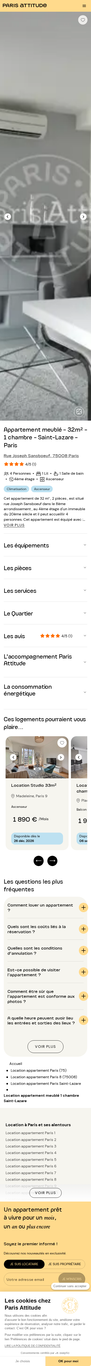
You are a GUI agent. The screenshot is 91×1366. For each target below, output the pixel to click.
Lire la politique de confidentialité (32, 1346)
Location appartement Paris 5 (31, 1159)
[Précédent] (8, 217)
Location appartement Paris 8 (31, 1179)
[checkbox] (83, 20)
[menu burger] (84, 6)
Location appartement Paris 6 (31, 1166)
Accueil (15, 1063)
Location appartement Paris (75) (38, 1070)
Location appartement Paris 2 (31, 1139)
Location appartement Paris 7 (31, 1172)
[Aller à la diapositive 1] (34, 769)
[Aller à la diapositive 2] (40, 769)
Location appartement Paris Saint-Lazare (46, 1083)
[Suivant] (83, 217)
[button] (45, 544)
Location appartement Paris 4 (31, 1152)
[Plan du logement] (79, 412)
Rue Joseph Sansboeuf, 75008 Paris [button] (41, 455)
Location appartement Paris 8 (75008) (44, 1077)
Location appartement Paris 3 (31, 1146)
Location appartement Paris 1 (30, 1132)
